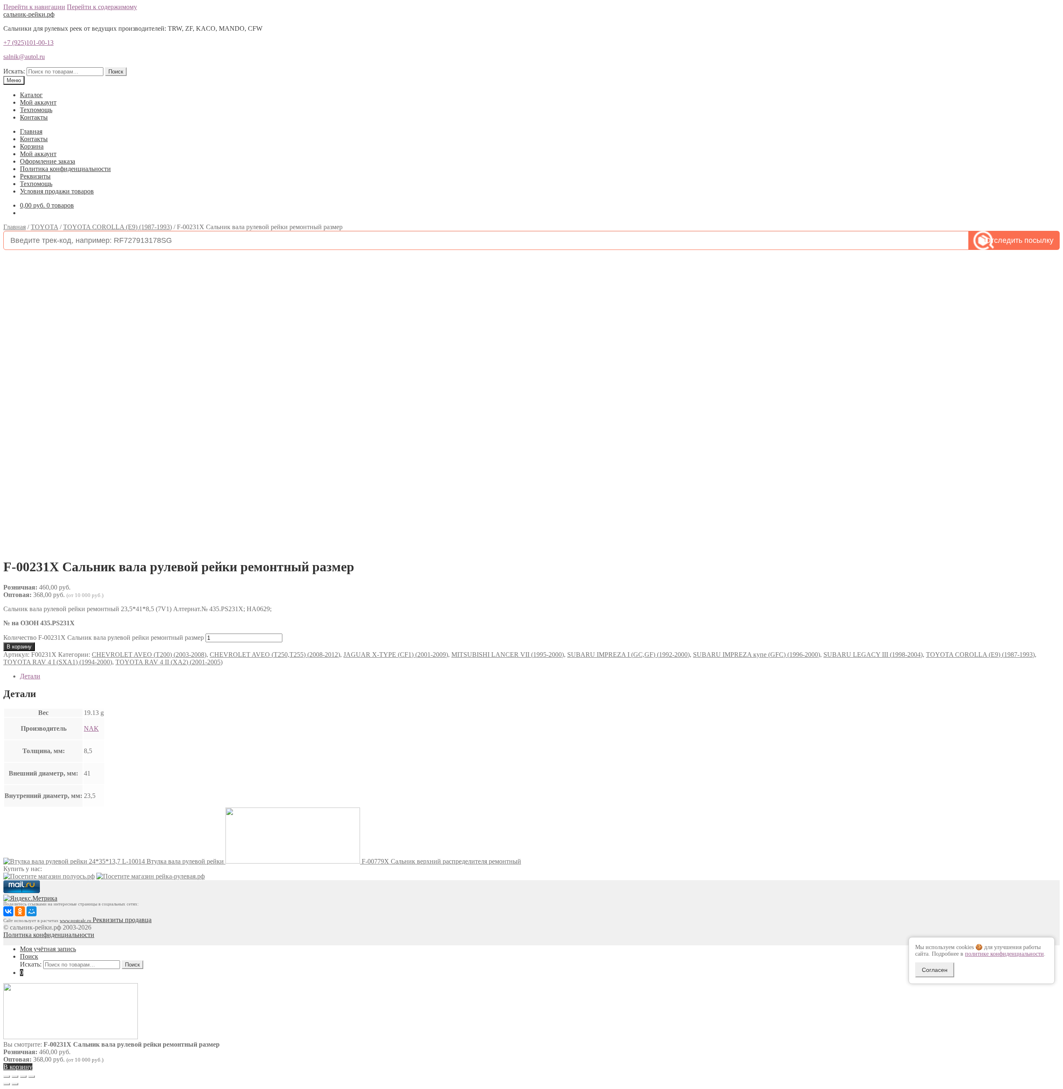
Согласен (935, 970)
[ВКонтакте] (8, 911)
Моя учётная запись (48, 948)
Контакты (34, 117)
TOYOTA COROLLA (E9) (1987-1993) (117, 226)
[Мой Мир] (32, 911)
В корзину (19, 647)
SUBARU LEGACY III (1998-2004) (873, 654)
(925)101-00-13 (28, 42)
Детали (30, 676)
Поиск (115, 72)
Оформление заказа (47, 161)
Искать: (14, 71)
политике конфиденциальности (1004, 954)
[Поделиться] (15, 1076)
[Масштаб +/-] (31, 1076)
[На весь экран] (23, 1076)
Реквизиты (35, 176)
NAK (91, 728)
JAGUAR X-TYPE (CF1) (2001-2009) (395, 654)
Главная (31, 131)
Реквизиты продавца (122, 919)
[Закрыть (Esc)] (6, 1076)
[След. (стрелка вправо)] (15, 1084)
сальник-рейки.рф (28, 14)
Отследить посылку (1019, 240)
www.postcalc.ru (76, 920)
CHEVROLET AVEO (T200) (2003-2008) (149, 654)
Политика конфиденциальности (65, 168)
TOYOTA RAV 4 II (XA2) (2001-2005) (169, 662)
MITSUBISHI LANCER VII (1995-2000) (507, 654)
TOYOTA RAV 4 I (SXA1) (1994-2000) (57, 662)
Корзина (32, 146)
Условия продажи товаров (57, 191)
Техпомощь (36, 109)
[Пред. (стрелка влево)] (6, 1084)
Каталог (31, 94)
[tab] (540, 676)
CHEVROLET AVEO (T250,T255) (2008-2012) (275, 654)
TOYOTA (44, 226)
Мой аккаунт (38, 102)
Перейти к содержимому (102, 6)
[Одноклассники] (20, 911)
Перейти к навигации (34, 6)
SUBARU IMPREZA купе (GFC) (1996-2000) (756, 654)
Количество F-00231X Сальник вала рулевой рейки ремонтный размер (103, 637)
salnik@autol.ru (24, 56)
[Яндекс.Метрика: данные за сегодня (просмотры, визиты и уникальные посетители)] (30, 898)
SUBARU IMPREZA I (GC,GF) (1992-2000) (628, 654)
